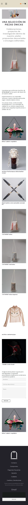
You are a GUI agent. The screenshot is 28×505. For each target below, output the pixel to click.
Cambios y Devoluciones (14, 480)
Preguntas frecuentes (14, 470)
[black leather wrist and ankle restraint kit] (14, 190)
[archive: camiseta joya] (14, 316)
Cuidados (14, 477)
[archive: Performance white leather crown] (14, 158)
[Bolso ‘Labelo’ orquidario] (14, 128)
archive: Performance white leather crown (13, 172)
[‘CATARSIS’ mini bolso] (14, 251)
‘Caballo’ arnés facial (8, 364)
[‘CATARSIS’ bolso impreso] (14, 281)
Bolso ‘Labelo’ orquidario (9, 141)
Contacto (14, 463)
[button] (6, 4)
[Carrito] (25, 3)
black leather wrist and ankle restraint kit (13, 203)
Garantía (14, 473)
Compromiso (14, 466)
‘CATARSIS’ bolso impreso (10, 294)
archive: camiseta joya (9, 334)
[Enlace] (1, 3)
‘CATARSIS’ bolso (7, 73)
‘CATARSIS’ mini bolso (8, 264)
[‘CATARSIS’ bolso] (14, 60)
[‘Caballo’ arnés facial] (14, 351)
